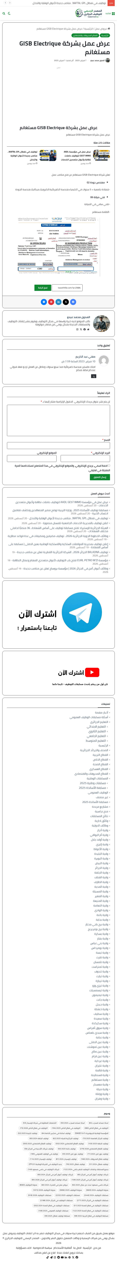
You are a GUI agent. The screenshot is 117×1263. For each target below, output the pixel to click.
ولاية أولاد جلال (99, 839)
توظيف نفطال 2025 (75, 1164)
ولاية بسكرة (101, 933)
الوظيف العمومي (98, 792)
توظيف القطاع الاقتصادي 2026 (94, 1148)
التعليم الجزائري (99, 721)
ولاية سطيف (101, 1013)
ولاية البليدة (101, 853)
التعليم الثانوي (97, 731)
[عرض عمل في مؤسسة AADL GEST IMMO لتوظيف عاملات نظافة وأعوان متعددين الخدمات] (101, 155)
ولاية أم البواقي (99, 834)
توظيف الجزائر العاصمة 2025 (95, 1138)
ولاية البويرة (101, 858)
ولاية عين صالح (100, 1051)
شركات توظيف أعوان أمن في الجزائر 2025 (90, 1179)
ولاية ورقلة (102, 1093)
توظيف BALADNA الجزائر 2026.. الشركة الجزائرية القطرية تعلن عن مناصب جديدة (62, 552)
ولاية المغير (101, 896)
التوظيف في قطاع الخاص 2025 (66, 1128)
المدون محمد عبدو (97, 60)
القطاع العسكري (98, 769)
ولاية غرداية (101, 1060)
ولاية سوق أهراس (97, 1028)
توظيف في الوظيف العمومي (44, 1154)
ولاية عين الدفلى (98, 1042)
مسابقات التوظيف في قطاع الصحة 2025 (90, 1210)
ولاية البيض (101, 863)
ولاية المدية (101, 886)
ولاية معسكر (100, 1084)
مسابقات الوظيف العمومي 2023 (53, 1210)
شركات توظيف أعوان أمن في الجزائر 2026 (49, 1179)
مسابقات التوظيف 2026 (39, 1195)
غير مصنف (102, 797)
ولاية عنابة (102, 1037)
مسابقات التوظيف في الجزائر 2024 (56, 1200)
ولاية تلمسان (101, 962)
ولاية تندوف (101, 971)
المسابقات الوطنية (97, 778)
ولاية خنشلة (101, 1009)
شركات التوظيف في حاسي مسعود (43, 1169)
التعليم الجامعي (96, 736)
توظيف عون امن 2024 (97, 1154)
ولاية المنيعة (100, 900)
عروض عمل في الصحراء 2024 (54, 1185)
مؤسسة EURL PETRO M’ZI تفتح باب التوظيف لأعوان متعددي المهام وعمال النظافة (60, 560)
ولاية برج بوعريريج (98, 929)
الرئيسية (88, 28)
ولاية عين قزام (100, 1056)
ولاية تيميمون (100, 995)
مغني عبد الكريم (85, 356)
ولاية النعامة (100, 905)
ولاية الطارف (101, 882)
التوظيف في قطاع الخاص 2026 (34, 1128)
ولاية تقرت (102, 957)
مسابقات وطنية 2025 (93, 783)
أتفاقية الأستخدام (62, 1247)
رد (94, 376)
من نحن (97, 1247)
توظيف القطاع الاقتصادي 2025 (37, 1143)
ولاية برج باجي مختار (96, 924)
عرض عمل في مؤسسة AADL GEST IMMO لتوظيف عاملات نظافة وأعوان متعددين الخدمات (76, 156)
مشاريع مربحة (100, 806)
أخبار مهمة (101, 712)
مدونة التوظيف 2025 (71, 1190)
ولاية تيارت (102, 976)
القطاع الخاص (100, 759)
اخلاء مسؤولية (23, 1247)
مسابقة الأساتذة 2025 (92, 787)
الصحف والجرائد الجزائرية (94, 750)
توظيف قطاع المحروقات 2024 (94, 1159)
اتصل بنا (77, 1247)
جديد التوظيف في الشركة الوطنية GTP (45, 1164)
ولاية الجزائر (101, 867)
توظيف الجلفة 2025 (98, 1143)
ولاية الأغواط (101, 849)
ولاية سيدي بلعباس (97, 1032)
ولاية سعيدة (101, 1018)
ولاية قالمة (101, 1070)
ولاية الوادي (101, 910)
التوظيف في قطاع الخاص (96, 1128)
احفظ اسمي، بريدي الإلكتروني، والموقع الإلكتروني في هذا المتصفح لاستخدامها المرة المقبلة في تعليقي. (62, 468)
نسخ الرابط (42, 288)
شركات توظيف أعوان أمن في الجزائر (92, 1174)
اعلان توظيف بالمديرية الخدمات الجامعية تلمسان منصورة (75, 523)
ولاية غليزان (101, 1065)
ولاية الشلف (101, 877)
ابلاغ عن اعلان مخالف (44, 1252)
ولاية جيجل (102, 1004)
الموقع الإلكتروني (47, 452)
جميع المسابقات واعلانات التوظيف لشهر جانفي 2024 (86, 1169)
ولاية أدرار (102, 830)
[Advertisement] (58, 91)
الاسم (106, 439)
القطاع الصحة (100, 764)
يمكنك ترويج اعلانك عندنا (70, 1252)
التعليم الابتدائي (96, 726)
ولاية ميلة (102, 1089)
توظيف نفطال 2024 (98, 1164)
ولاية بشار (102, 938)
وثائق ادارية (101, 820)
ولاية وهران (101, 1098)
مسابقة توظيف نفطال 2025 (57, 1216)
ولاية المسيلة (100, 891)
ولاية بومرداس (99, 947)
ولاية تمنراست (100, 966)
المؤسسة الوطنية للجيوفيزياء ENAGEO (91, 1133)
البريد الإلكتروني (100, 452)
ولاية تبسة (102, 952)
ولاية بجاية (102, 919)
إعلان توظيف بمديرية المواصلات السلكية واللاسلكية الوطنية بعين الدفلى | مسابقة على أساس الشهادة (58, 546)
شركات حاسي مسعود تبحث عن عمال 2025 (90, 1185)
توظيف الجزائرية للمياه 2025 (65, 1138)
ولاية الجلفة (101, 872)
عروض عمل (101, 28)
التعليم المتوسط (96, 740)
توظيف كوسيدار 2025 (41, 1159)
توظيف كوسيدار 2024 (66, 1159)
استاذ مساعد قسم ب (98, 1123)
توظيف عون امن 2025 (72, 1154)
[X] (81, 329)
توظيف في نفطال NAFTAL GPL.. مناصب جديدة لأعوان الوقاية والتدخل (69, 3)
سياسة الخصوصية (42, 1247)
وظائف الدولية (100, 825)
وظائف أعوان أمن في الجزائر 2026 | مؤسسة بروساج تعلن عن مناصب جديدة (65, 568)
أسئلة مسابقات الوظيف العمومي (89, 717)
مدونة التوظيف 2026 (44, 1190)
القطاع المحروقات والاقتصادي (85, 35)
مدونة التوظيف (28, 1185)
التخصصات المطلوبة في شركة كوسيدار (39, 1123)
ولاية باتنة (102, 915)
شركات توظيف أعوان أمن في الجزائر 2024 (55, 1174)
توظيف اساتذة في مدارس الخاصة (56, 1133)
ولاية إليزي (102, 844)
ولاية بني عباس (99, 943)
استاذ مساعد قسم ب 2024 (73, 1123)
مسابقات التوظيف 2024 (96, 1195)
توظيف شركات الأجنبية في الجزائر (39, 1148)
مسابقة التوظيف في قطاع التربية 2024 (91, 1216)
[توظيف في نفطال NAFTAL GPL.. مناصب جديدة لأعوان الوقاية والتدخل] (48, 155)
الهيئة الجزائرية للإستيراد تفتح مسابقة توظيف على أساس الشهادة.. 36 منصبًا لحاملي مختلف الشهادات (59, 529)
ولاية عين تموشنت (97, 1046)
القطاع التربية (100, 754)
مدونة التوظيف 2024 (97, 1190)
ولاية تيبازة (102, 980)
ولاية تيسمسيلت (98, 990)
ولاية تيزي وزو (100, 985)
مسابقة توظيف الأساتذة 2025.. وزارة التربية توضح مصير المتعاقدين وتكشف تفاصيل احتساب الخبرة (60, 512)
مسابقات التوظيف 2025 (68, 1195)
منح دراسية (101, 811)
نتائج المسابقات (99, 816)
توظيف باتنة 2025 (67, 1148)
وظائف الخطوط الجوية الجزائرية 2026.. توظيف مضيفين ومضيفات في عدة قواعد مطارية (58, 535)
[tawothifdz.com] (88, 13)
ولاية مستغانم (100, 1079)
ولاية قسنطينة (99, 1075)
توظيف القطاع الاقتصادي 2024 (70, 1143)
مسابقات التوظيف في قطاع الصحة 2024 (51, 1205)
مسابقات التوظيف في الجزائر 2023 (92, 1200)
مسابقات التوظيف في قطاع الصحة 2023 (91, 1205)
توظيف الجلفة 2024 (39, 1138)
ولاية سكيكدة (100, 1023)
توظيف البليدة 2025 (27, 1133)
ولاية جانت (102, 999)
